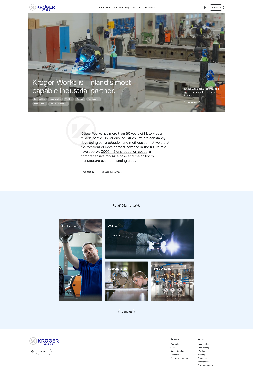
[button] (149, 7)
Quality (136, 7)
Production (104, 7)
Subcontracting (121, 7)
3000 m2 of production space (124, 151)
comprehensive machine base (104, 156)
